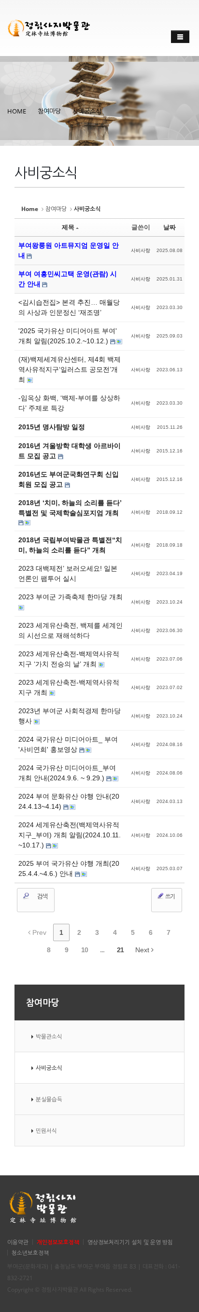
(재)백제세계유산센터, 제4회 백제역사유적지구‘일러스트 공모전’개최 (69, 369)
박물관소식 (49, 1036)
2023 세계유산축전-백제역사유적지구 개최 (68, 687)
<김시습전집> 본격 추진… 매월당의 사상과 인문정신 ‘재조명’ (69, 307)
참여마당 (49, 111)
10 (84, 950)
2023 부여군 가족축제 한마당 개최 (70, 597)
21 (120, 950)
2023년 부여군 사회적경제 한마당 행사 (69, 716)
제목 (68, 227)
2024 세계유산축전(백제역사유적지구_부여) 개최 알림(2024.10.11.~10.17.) (69, 835)
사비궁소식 (86, 111)
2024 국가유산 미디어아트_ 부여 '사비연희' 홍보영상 (68, 744)
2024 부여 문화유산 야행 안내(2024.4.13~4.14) (68, 801)
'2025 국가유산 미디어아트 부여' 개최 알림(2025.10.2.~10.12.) (67, 336)
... (102, 950)
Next (143, 950)
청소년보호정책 (30, 1252)
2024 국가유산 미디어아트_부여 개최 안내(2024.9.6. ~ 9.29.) (67, 773)
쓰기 (169, 896)
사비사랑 (140, 250)
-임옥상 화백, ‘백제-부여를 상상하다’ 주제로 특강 (69, 403)
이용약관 (17, 1242)
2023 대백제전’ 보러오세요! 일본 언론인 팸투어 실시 (67, 573)
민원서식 (46, 1130)
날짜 (169, 227)
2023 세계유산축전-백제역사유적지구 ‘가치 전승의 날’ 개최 (68, 659)
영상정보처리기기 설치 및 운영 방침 (130, 1242)
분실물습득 (49, 1099)
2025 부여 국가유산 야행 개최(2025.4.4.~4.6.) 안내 (68, 868)
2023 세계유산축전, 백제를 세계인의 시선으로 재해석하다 (70, 630)
